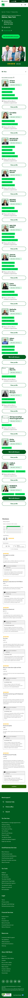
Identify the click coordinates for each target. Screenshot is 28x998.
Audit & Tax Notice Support (9, 839)
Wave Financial (5, 862)
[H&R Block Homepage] (4, 1)
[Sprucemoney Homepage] (23, 1)
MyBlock (4, 872)
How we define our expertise (7, 77)
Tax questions (5, 939)
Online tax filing (6, 824)
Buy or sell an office (7, 962)
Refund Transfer (6, 922)
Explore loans (5, 916)
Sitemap (4, 946)
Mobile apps (5, 874)
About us (4, 956)
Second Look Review (7, 833)
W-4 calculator (5, 889)
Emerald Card (5, 920)
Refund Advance (6, 927)
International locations (7, 943)
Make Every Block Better (8, 958)
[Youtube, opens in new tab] (15, 981)
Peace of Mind (5, 835)
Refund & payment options (8, 883)
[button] (21, 4)
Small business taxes (7, 854)
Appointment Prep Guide (8, 881)
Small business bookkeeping (9, 856)
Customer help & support (8, 937)
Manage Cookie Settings (8, 904)
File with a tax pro (6, 826)
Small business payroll (7, 858)
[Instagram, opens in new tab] (11, 981)
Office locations (6, 941)
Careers (4, 960)
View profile (14, 107)
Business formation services (9, 860)
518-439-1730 (7, 27)
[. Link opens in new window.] (6, 995)
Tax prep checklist (6, 879)
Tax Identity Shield (6, 837)
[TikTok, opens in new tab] (3, 981)
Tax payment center (7, 885)
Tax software (5, 831)
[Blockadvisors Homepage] (14, 1)
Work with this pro (14, 357)
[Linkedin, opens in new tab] (19, 981)
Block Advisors (5, 852)
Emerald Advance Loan (8, 925)
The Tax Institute (6, 971)
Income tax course (6, 964)
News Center (5, 966)
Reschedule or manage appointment (11, 822)
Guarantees (5, 973)
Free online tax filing (7, 829)
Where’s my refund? (7, 887)
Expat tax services (6, 841)
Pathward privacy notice (8, 906)
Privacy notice (5, 902)
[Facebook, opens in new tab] (7, 981)
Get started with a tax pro (10, 36)
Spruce (3, 918)
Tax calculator (5, 877)
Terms (3, 899)
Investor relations (6, 969)
